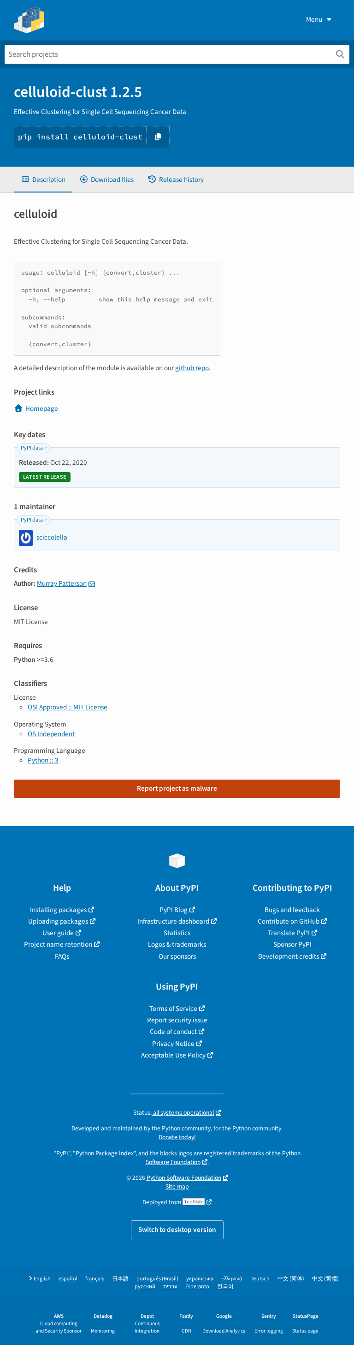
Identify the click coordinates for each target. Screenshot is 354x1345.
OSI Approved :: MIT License (67, 707)
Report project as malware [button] (177, 788)
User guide (58, 933)
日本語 (120, 1279)
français (94, 1279)
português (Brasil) (157, 1279)
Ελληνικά (231, 1279)
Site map (177, 1186)
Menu (314, 19)
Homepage (41, 408)
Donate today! (177, 1137)
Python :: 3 (43, 760)
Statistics (177, 933)
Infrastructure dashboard (173, 921)
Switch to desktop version (177, 1230)
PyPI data (32, 448)
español (68, 1279)
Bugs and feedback (292, 910)
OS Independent (51, 734)
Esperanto (197, 1287)
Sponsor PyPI (292, 944)
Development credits (288, 956)
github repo (192, 368)
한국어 (225, 1287)
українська (199, 1279)
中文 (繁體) (325, 1279)
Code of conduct (173, 1032)
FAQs (62, 956)
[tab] (43, 179)
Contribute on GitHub (288, 921)
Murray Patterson (62, 583)
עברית (170, 1287)
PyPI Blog (173, 910)
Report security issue (177, 1020)
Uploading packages (58, 921)
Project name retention (58, 944)
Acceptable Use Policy (173, 1055)
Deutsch (260, 1279)
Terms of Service (173, 1008)
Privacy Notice (173, 1044)
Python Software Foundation (184, 1177)
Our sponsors (177, 956)
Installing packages (58, 910)
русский (145, 1287)
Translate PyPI (289, 933)
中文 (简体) (290, 1279)
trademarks (248, 1153)
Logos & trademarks (177, 944)
